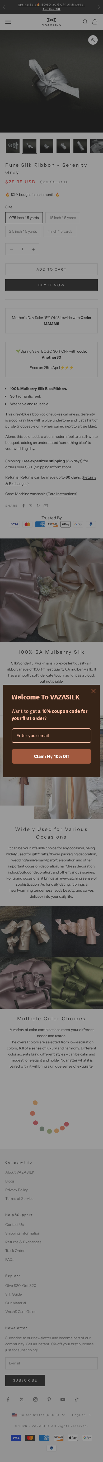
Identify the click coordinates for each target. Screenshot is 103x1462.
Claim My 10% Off (51, 756)
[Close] (93, 691)
